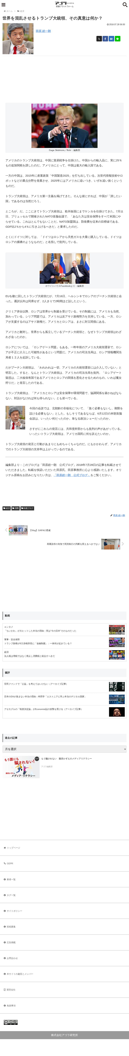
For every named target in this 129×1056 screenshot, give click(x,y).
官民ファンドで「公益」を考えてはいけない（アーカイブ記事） (36, 684)
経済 (8, 508)
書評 (7, 672)
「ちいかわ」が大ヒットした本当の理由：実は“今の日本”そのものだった (40, 631)
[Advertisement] (64, 78)
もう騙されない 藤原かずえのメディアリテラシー (66, 758)
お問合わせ (12, 958)
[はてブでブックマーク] (111, 38)
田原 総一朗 (43, 31)
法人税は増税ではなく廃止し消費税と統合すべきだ (29, 656)
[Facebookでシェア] (105, 38)
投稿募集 (11, 926)
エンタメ (8, 627)
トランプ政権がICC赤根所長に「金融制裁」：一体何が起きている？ (38, 643)
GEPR (10, 863)
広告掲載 (11, 942)
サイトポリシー (14, 911)
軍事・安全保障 (12, 639)
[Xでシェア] (99, 38)
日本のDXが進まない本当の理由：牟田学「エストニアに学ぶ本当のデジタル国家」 (45, 696)
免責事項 (11, 1005)
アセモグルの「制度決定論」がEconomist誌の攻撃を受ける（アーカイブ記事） (43, 709)
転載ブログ (28, 508)
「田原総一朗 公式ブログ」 (72, 475)
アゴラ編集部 (47, 766)
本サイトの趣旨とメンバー (20, 974)
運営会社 (11, 989)
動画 (7, 615)
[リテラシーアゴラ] (21, 767)
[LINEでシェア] (117, 38)
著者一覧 (11, 879)
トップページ (13, 847)
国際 (17, 508)
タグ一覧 (11, 895)
